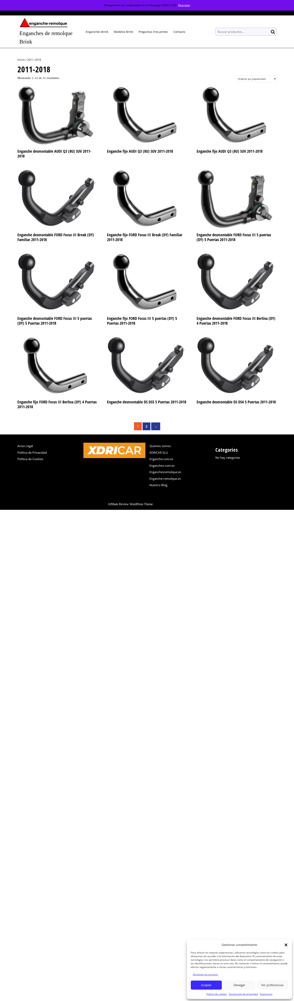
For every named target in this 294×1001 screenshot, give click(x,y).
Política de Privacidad (32, 453)
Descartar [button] (184, 5)
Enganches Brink (97, 32)
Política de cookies (216, 994)
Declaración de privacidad (243, 994)
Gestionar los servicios (205, 974)
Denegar (239, 985)
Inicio (21, 60)
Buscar (273, 32)
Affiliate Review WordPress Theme (130, 504)
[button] (286, 945)
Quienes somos (160, 446)
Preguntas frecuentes (153, 32)
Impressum (266, 994)
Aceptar (206, 985)
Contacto (179, 32)
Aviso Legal (25, 446)
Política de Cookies (30, 459)
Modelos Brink (123, 32)
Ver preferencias (272, 985)
